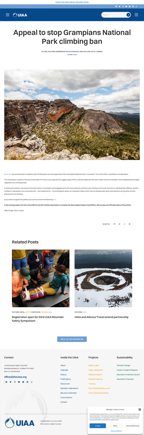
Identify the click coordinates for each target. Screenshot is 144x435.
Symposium (35, 312)
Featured (51, 51)
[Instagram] (123, 6)
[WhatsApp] (136, 6)
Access (44, 51)
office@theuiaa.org (15, 376)
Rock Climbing (96, 51)
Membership (60, 51)
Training (44, 312)
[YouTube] (126, 6)
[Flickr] (129, 6)
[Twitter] (119, 6)
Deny (115, 426)
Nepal (22, 312)
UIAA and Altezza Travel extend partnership (102, 317)
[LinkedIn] (133, 6)
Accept (97, 426)
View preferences (132, 426)
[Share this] (114, 224)
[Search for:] (114, 14)
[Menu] (8, 14)
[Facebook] (116, 6)
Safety (28, 312)
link (54, 199)
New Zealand (85, 51)
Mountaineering (72, 51)
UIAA (50, 312)
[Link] (20, 14)
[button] (140, 409)
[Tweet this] (119, 224)
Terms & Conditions (116, 431)
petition (8, 174)
